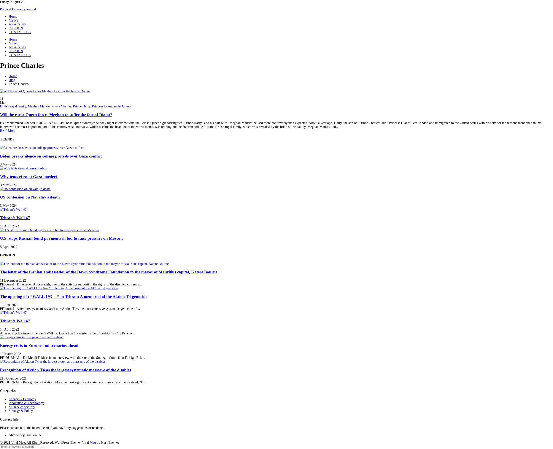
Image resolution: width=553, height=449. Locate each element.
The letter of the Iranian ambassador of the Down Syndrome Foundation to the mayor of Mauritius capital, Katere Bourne (108, 272)
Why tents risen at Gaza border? (29, 176)
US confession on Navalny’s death (30, 197)
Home (13, 16)
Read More (7, 130)
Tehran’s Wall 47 (15, 218)
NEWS (14, 20)
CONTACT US (20, 32)
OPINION (16, 28)
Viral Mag (89, 442)
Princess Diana (102, 106)
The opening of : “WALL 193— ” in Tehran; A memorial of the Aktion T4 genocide (73, 296)
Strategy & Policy (21, 411)
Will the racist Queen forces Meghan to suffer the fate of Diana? (56, 114)
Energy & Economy (22, 399)
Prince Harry (81, 106)
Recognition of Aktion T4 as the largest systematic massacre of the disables (65, 370)
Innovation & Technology (26, 403)
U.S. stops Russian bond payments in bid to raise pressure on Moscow (61, 238)
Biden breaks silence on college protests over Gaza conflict (51, 156)
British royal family (13, 106)
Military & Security (22, 407)
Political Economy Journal (18, 9)
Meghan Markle (39, 106)
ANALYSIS (17, 24)
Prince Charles (61, 106)
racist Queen (122, 106)
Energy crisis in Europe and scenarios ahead (39, 345)
